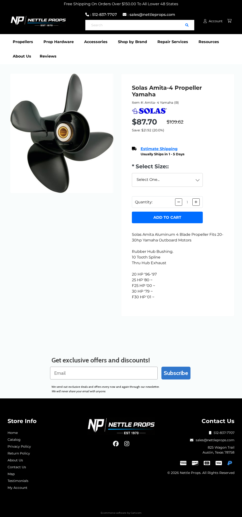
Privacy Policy (19, 446)
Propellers (23, 42)
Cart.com (136, 512)
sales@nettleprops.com (215, 440)
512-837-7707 (224, 433)
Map (11, 474)
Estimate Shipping (159, 149)
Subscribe (176, 373)
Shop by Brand (132, 42)
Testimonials (18, 481)
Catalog (14, 439)
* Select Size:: (150, 166)
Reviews (48, 56)
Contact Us (17, 467)
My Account (17, 488)
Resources (209, 42)
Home (13, 433)
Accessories (96, 42)
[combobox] (167, 180)
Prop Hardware (58, 42)
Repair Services (172, 42)
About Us (22, 56)
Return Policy (19, 453)
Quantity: (143, 202)
